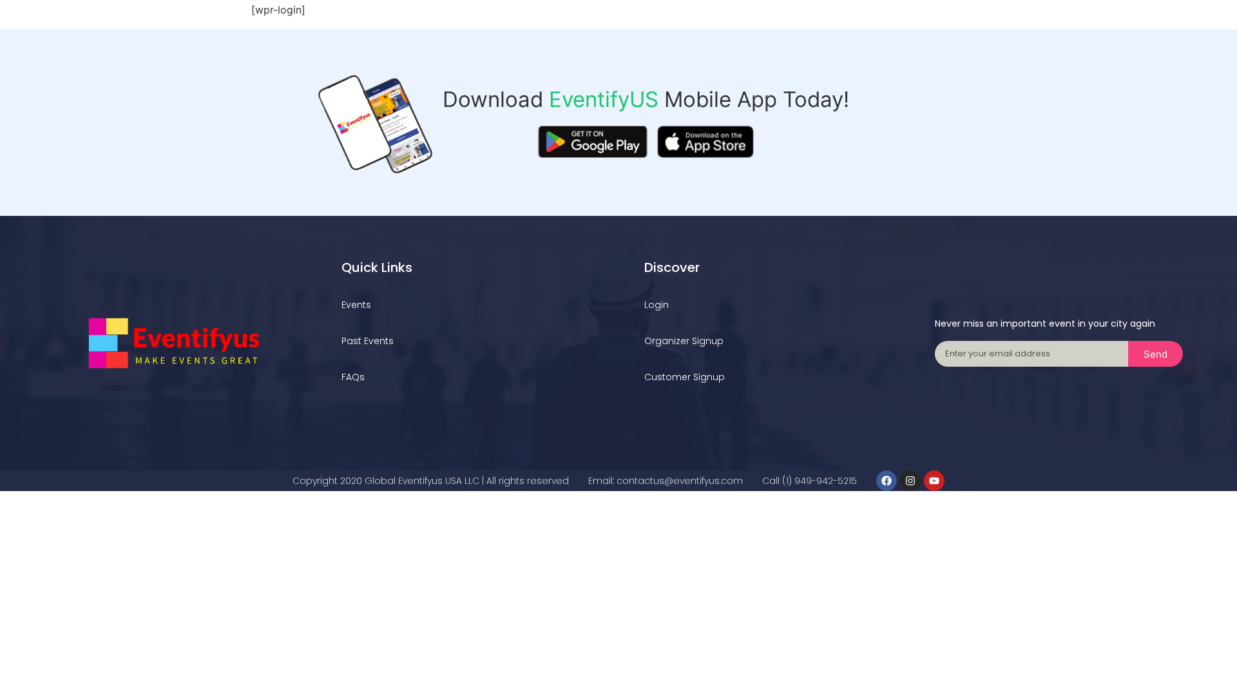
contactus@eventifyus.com (680, 480)
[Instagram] (910, 480)
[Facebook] (886, 480)
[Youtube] (934, 480)
